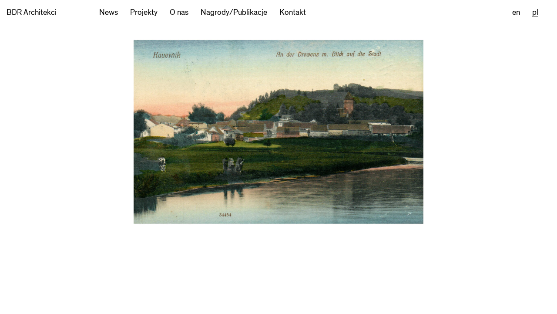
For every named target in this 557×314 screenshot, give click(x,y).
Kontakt (292, 13)
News (108, 13)
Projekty (144, 13)
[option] (278, 169)
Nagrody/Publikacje (234, 13)
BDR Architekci (32, 12)
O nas (179, 13)
